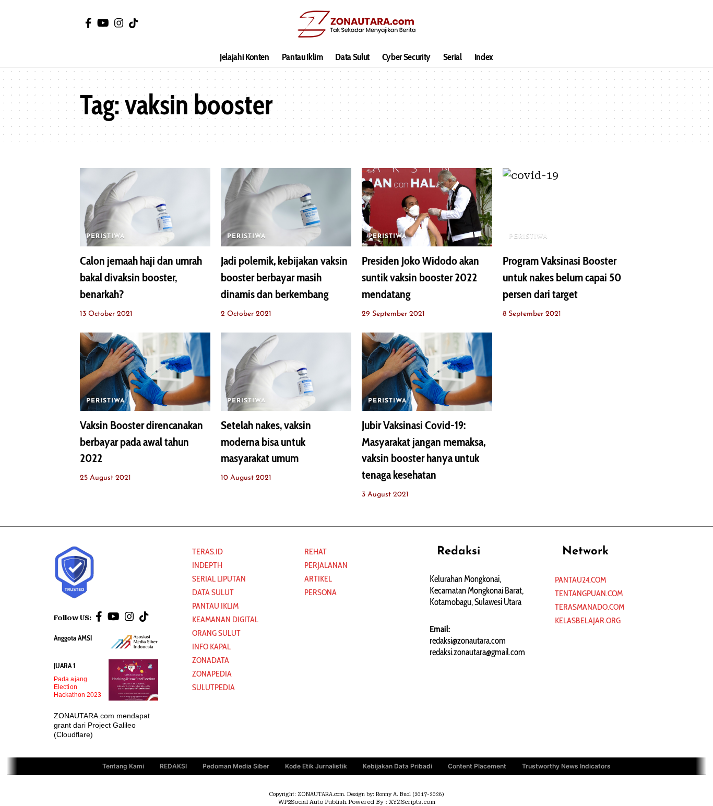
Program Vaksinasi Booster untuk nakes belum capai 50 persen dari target (562, 277)
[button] (625, 23)
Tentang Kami (123, 766)
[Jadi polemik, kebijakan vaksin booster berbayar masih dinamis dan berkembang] (286, 207)
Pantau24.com (580, 580)
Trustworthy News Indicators (566, 766)
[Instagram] (119, 23)
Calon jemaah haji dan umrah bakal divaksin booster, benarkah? (141, 277)
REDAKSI (173, 766)
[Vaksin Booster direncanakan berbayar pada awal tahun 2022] (145, 372)
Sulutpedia (213, 687)
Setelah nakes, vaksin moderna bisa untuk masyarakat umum (266, 442)
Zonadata (210, 660)
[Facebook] (88, 23)
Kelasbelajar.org (588, 620)
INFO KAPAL (211, 646)
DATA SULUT (213, 592)
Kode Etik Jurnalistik (316, 766)
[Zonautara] (356, 23)
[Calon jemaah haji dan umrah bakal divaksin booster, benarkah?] (145, 207)
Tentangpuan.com (589, 593)
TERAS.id (207, 551)
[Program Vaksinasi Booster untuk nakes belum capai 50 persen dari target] (568, 207)
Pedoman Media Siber (236, 766)
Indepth (207, 565)
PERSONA (320, 592)
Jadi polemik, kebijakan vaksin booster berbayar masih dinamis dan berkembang (284, 277)
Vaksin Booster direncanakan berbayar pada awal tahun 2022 (141, 442)
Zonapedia (212, 674)
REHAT (315, 551)
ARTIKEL (318, 579)
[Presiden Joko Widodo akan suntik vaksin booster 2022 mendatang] (427, 207)
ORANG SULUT (216, 633)
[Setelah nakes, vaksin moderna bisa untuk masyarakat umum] (286, 372)
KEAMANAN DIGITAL (225, 619)
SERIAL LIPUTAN (219, 579)
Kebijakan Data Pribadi (397, 766)
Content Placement (477, 766)
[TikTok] (133, 23)
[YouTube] (103, 23)
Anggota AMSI (73, 638)
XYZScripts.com (412, 802)
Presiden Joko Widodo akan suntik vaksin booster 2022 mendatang (420, 277)
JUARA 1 (65, 665)
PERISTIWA (105, 236)
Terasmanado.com (589, 607)
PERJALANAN (326, 565)
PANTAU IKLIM (215, 606)
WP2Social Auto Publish (312, 802)
